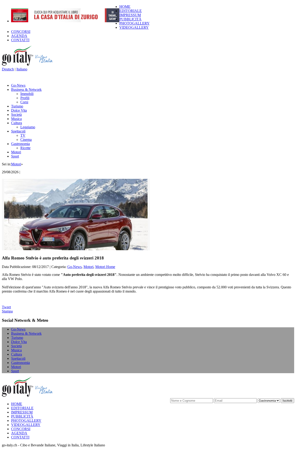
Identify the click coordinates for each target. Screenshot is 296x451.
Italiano (21, 69)
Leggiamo (27, 127)
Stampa (7, 311)
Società (16, 115)
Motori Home (105, 267)
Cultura (16, 123)
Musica (16, 119)
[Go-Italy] (31, 65)
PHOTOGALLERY (134, 23)
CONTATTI (20, 40)
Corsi (24, 102)
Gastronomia (20, 144)
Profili (24, 98)
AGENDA (19, 36)
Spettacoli (18, 131)
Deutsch (8, 69)
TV (22, 135)
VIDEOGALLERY (134, 27)
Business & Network (26, 89)
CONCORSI (20, 32)
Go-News (18, 85)
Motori (16, 152)
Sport (15, 156)
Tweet (6, 307)
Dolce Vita (19, 110)
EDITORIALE (130, 11)
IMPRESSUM (130, 15)
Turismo (17, 106)
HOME (124, 7)
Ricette (25, 148)
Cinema (26, 140)
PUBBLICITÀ (130, 19)
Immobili (27, 94)
